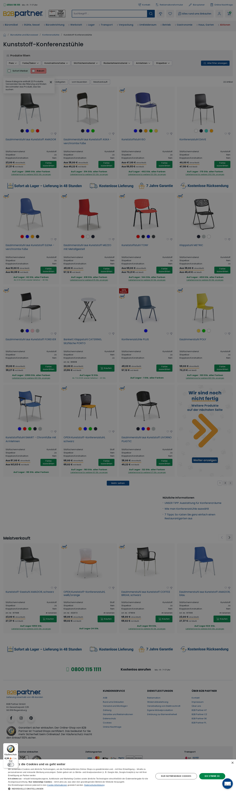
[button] (79, 789)
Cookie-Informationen (57, 785)
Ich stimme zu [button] (212, 776)
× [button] (232, 763)
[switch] (11, 765)
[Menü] (16, 745)
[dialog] (118, 776)
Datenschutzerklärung (94, 785)
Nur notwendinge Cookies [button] (176, 776)
